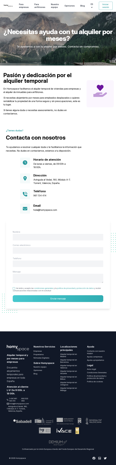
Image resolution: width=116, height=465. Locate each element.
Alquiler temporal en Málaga (68, 389)
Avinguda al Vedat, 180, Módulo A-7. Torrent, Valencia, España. (17, 408)
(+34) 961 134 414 (13, 399)
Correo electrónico (22, 245)
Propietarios (39, 354)
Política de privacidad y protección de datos (96, 377)
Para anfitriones (39, 5)
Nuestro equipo (55, 5)
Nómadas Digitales (41, 358)
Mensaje (17, 271)
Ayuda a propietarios (95, 360)
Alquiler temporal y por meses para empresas (17, 358)
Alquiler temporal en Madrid (68, 355)
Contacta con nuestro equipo (96, 352)
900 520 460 (24, 399)
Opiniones (70, 6)
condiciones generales (43, 288)
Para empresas (24, 5)
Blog (82, 6)
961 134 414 (39, 195)
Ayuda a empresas (94, 357)
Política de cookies (95, 382)
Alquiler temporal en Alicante (68, 372)
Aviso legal (91, 369)
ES (92, 4)
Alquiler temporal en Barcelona (68, 361)
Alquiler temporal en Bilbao (68, 378)
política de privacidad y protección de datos (75, 288)
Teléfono (17, 258)
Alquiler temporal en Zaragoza (68, 383)
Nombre (16, 232)
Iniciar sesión (105, 5)
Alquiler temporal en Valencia (68, 366)
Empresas (38, 351)
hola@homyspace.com (45, 209)
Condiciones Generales (97, 372)
